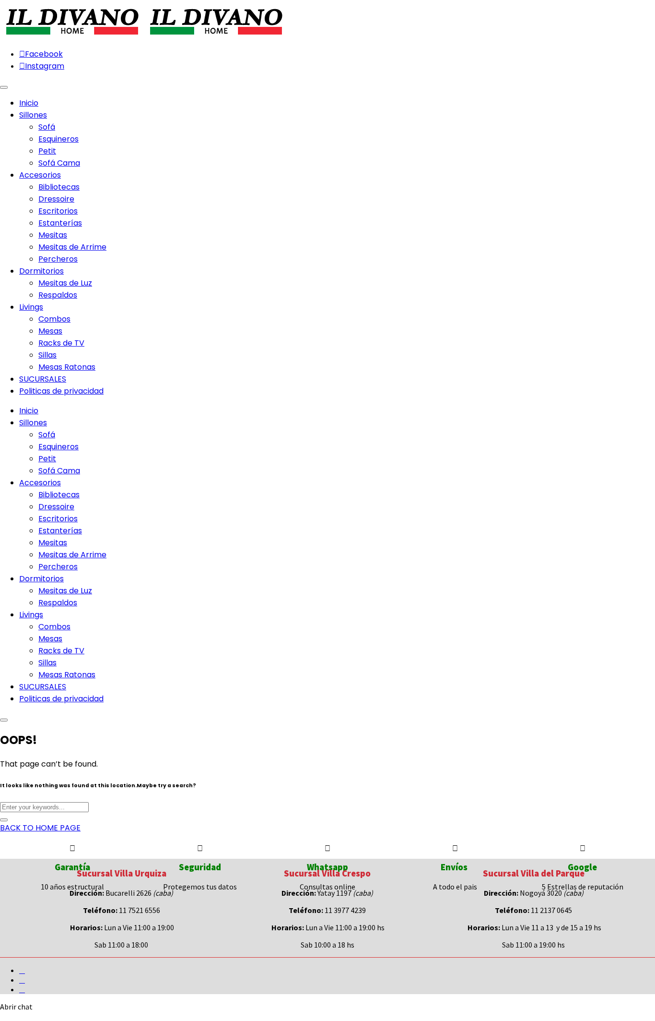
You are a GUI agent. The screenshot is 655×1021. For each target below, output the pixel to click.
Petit (47, 150)
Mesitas (52, 234)
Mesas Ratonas (66, 366)
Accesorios (40, 482)
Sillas (47, 354)
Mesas (50, 330)
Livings (31, 614)
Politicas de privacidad (61, 698)
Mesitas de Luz (65, 282)
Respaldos (57, 294)
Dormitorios (41, 578)
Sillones (33, 422)
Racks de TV (61, 342)
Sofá (46, 126)
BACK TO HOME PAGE (40, 827)
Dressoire (56, 198)
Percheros (58, 258)
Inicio (28, 410)
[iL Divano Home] (72, 35)
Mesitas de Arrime (72, 246)
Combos (54, 318)
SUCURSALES (42, 686)
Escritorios (58, 210)
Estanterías (60, 222)
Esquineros (58, 138)
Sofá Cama (59, 162)
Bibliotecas (59, 186)
